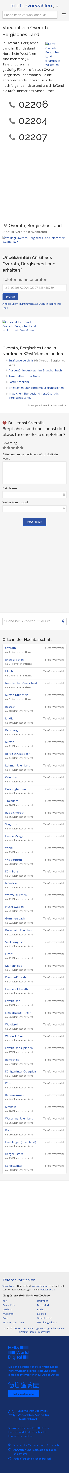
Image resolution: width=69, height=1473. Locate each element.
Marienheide (13, 965)
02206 (33, 104)
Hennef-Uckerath (16, 989)
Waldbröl (11, 1024)
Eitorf (9, 954)
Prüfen (10, 297)
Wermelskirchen (16, 895)
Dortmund (42, 1300)
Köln (8, 1083)
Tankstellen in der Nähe (24, 376)
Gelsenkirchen (44, 1318)
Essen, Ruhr (9, 1305)
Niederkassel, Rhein (18, 1013)
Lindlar (10, 718)
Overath (10, 648)
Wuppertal (8, 1313)
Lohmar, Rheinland (17, 765)
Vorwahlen (8, 1286)
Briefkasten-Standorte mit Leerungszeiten (36, 388)
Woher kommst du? (15, 502)
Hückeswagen (14, 907)
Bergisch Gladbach (17, 754)
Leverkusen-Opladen (19, 1048)
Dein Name (10, 488)
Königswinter (13, 1166)
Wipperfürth (13, 860)
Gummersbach (15, 918)
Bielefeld (41, 1313)
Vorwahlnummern (41, 1286)
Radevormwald (15, 1095)
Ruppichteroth (14, 812)
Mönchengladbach (47, 1322)
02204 (33, 120)
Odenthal (11, 777)
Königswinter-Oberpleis (21, 1071)
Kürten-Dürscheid (17, 695)
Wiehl (9, 848)
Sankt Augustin (15, 942)
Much (9, 671)
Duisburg (7, 1309)
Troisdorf (11, 801)
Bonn (8, 1130)
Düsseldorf (43, 1305)
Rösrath (10, 707)
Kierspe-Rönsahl (16, 977)
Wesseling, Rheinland (19, 1118)
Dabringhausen (15, 789)
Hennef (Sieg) (14, 836)
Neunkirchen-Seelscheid (21, 683)
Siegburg (11, 824)
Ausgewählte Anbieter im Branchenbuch (35, 370)
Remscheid (12, 1060)
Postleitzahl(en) (19, 382)
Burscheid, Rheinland (19, 930)
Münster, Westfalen (13, 1322)
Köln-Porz (11, 871)
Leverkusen (12, 1001)
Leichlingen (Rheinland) (20, 1142)
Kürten (9, 742)
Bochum (41, 1309)
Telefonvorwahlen (34, 5)
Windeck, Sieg (14, 1036)
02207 (33, 137)
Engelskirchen (14, 659)
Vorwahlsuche (47, 1289)
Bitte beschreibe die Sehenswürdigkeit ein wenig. (30, 456)
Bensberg (11, 730)
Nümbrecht (12, 883)
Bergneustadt (14, 1154)
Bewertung (10, 443)
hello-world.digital (23, 1393)
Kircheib (10, 1107)
